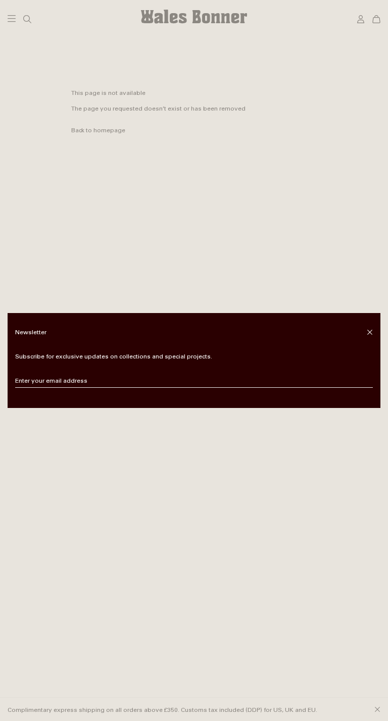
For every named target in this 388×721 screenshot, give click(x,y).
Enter (365, 381)
